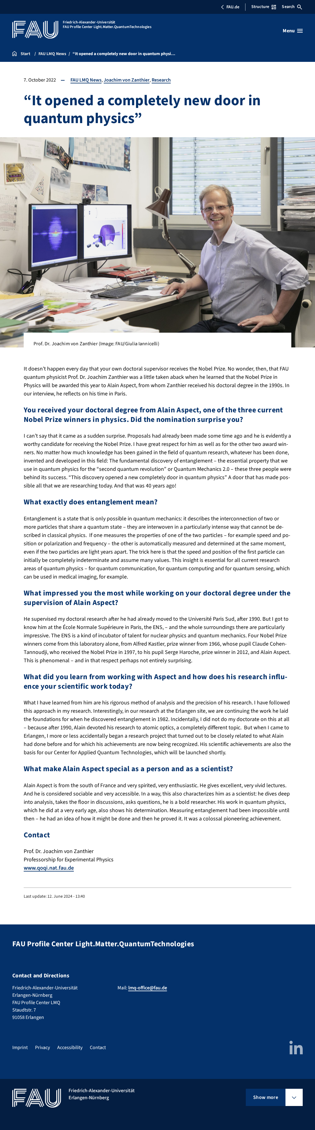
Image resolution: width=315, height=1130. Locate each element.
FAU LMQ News (86, 80)
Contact (98, 1047)
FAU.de (232, 7)
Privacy (42, 1047)
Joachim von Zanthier (127, 80)
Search (288, 7)
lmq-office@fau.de (147, 987)
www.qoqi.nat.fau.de (49, 868)
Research (161, 80)
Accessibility (69, 1047)
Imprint (20, 1047)
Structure (260, 7)
